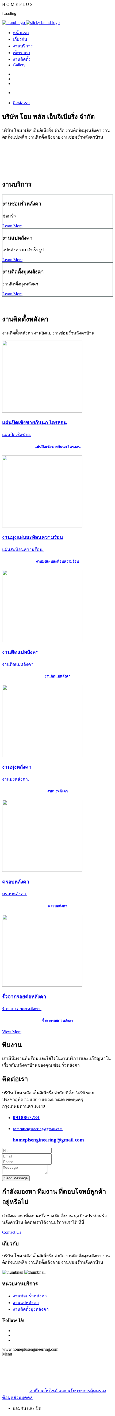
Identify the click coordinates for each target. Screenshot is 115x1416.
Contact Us (11, 1232)
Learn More (12, 226)
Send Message (16, 1178)
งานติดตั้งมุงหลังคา (31, 1309)
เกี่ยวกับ (20, 39)
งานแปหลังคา (26, 1302)
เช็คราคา (21, 52)
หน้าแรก (21, 32)
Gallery (19, 65)
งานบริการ (23, 46)
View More (11, 1032)
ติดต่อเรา (21, 102)
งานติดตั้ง (21, 59)
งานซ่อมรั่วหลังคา (30, 1296)
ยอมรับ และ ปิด (27, 1408)
